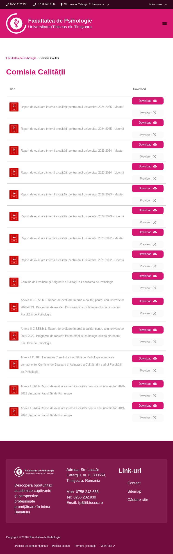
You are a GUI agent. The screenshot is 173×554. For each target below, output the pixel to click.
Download (145, 100)
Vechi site (106, 545)
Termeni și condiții (85, 545)
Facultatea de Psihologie (21, 58)
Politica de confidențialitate (31, 545)
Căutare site (137, 500)
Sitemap (134, 491)
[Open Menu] (164, 23)
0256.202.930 (84, 497)
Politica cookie (61, 545)
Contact (134, 483)
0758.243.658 (87, 492)
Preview (145, 113)
